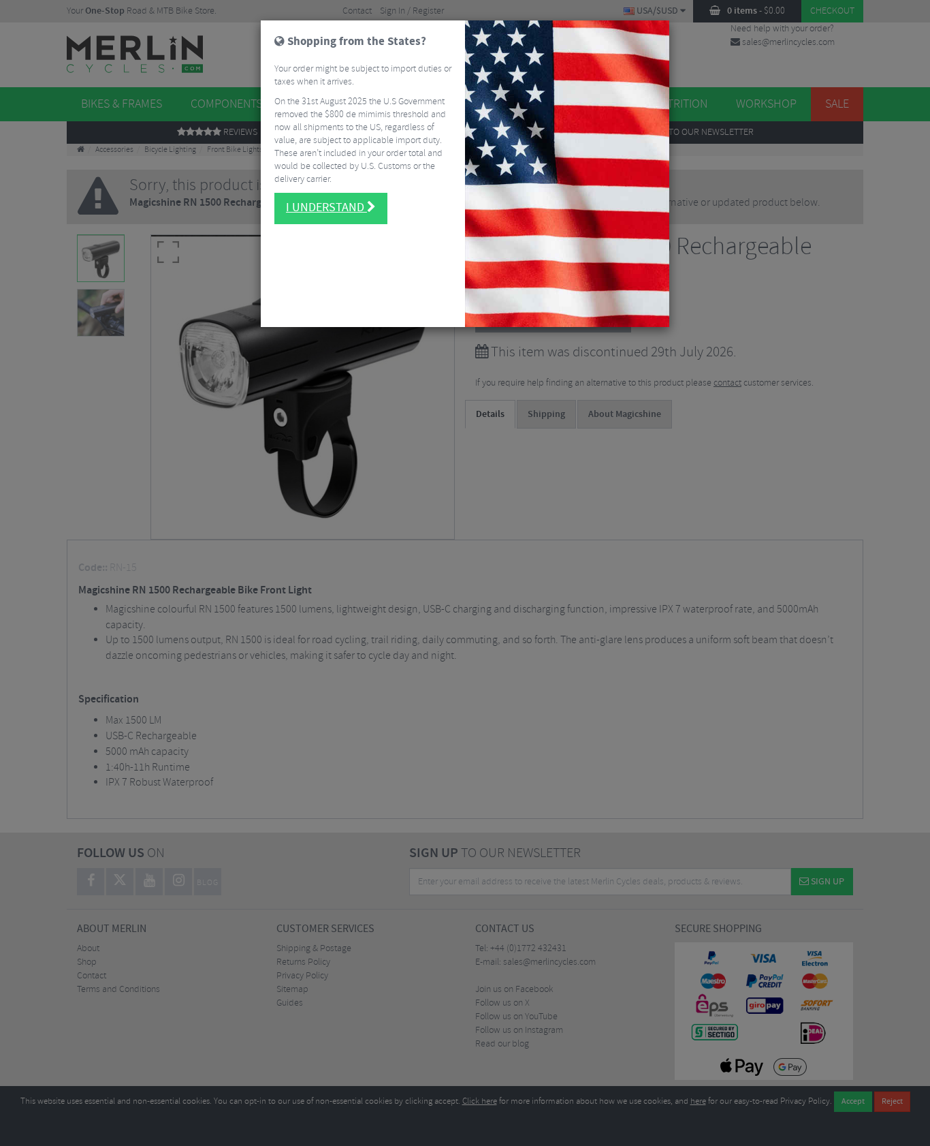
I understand (326, 208)
